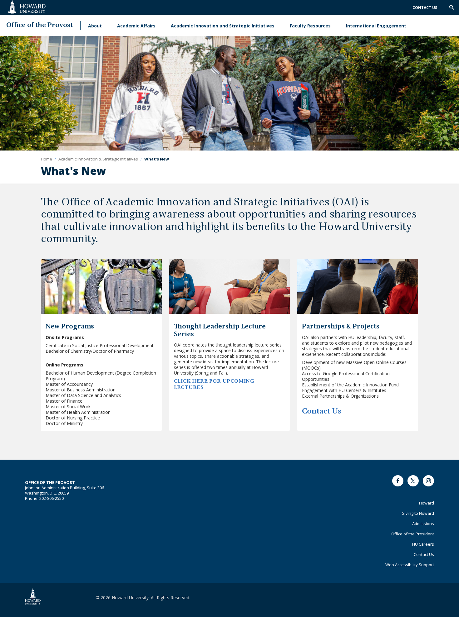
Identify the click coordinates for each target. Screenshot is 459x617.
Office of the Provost (39, 25)
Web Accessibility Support (409, 564)
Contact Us (424, 7)
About (95, 26)
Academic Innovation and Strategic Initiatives (222, 26)
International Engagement (376, 26)
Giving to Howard (418, 513)
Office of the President (412, 534)
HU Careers (423, 544)
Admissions (423, 523)
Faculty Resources (310, 26)
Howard (426, 503)
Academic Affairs (136, 26)
